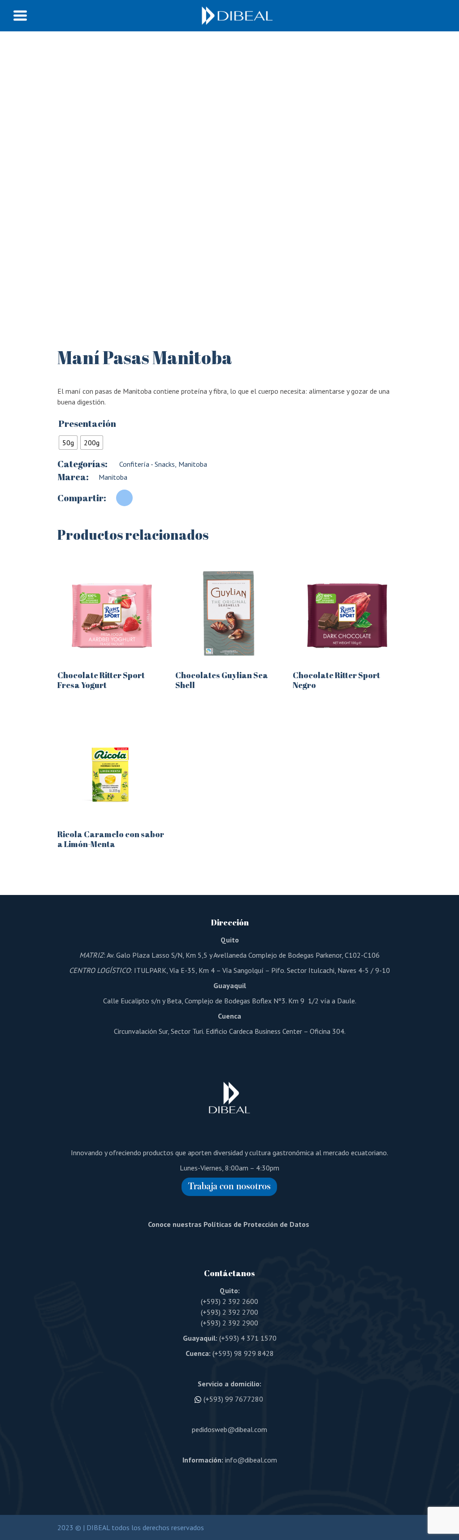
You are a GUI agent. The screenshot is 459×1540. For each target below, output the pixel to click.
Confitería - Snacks (146, 464)
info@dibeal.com (251, 1459)
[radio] (68, 442)
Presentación (87, 423)
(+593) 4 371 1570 (248, 1338)
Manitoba (192, 464)
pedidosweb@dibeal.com (229, 1429)
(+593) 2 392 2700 (229, 1312)
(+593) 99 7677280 (233, 1398)
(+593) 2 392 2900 (229, 1322)
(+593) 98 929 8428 (243, 1353)
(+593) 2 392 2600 (229, 1301)
